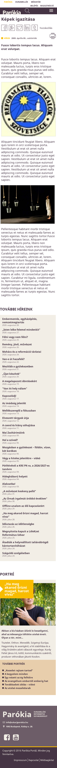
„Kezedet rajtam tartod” (19, 670)
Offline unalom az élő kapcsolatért (23, 506)
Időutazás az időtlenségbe (18, 524)
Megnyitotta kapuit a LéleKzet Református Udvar (20, 533)
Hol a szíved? (10, 440)
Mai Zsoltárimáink (13, 432)
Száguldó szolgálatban (16, 553)
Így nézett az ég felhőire (19, 677)
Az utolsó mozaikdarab (18, 688)
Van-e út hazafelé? (13, 359)
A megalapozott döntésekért (19, 381)
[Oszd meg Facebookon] (4, 28)
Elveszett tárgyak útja (15, 418)
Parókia (11, 12)
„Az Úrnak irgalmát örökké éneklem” (24, 498)
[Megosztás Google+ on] (12, 28)
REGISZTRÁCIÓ (47, 5)
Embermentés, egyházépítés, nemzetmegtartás (19, 320)
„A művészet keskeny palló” (19, 491)
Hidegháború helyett (15, 476)
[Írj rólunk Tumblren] (35, 28)
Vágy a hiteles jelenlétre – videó (21, 458)
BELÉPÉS (34, 5)
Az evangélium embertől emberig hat (26, 680)
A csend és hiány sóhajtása (18, 425)
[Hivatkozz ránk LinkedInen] (27, 28)
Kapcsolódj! (9, 396)
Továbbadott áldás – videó (20, 684)
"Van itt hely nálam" (14, 388)
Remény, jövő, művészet (17, 344)
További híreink (16, 309)
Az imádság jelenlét (14, 403)
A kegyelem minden (16, 673)
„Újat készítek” (11, 373)
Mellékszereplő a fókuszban (19, 410)
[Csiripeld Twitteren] (19, 28)
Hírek (7, 38)
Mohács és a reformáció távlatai (21, 351)
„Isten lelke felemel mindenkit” (21, 329)
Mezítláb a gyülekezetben (17, 366)
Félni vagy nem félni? (15, 337)
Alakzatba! (8, 484)
